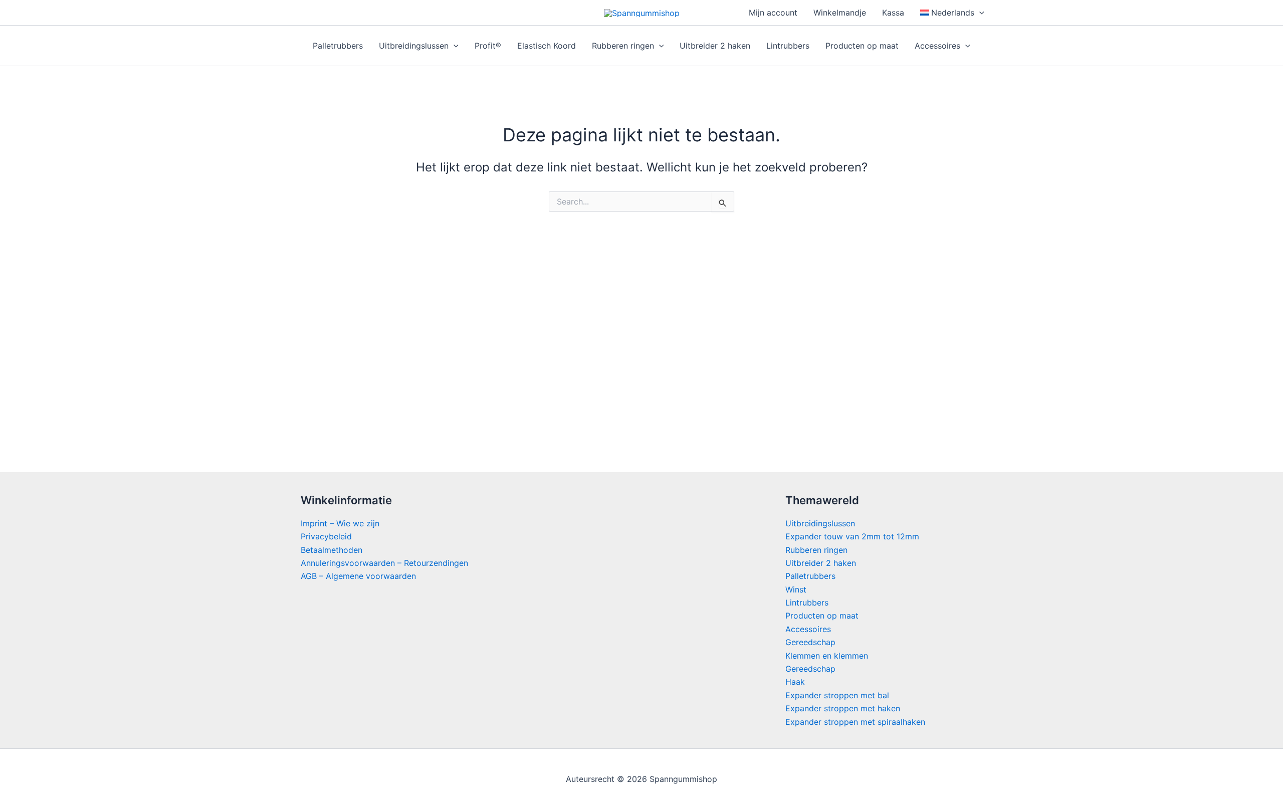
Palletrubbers (338, 46)
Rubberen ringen (623, 46)
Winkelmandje (839, 13)
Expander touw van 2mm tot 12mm (852, 536)
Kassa (893, 13)
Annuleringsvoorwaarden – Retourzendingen (384, 563)
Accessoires (937, 46)
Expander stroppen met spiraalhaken (855, 722)
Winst (795, 589)
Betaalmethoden (331, 550)
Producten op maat (862, 46)
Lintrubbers (787, 46)
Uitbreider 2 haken (715, 46)
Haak (795, 682)
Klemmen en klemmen (826, 656)
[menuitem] (952, 12)
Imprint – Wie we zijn (340, 523)
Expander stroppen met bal (837, 695)
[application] (979, 12)
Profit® (488, 46)
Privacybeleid (326, 536)
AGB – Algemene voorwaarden (358, 576)
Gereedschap (810, 642)
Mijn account (773, 13)
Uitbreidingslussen (414, 46)
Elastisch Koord (546, 46)
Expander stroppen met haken (842, 708)
